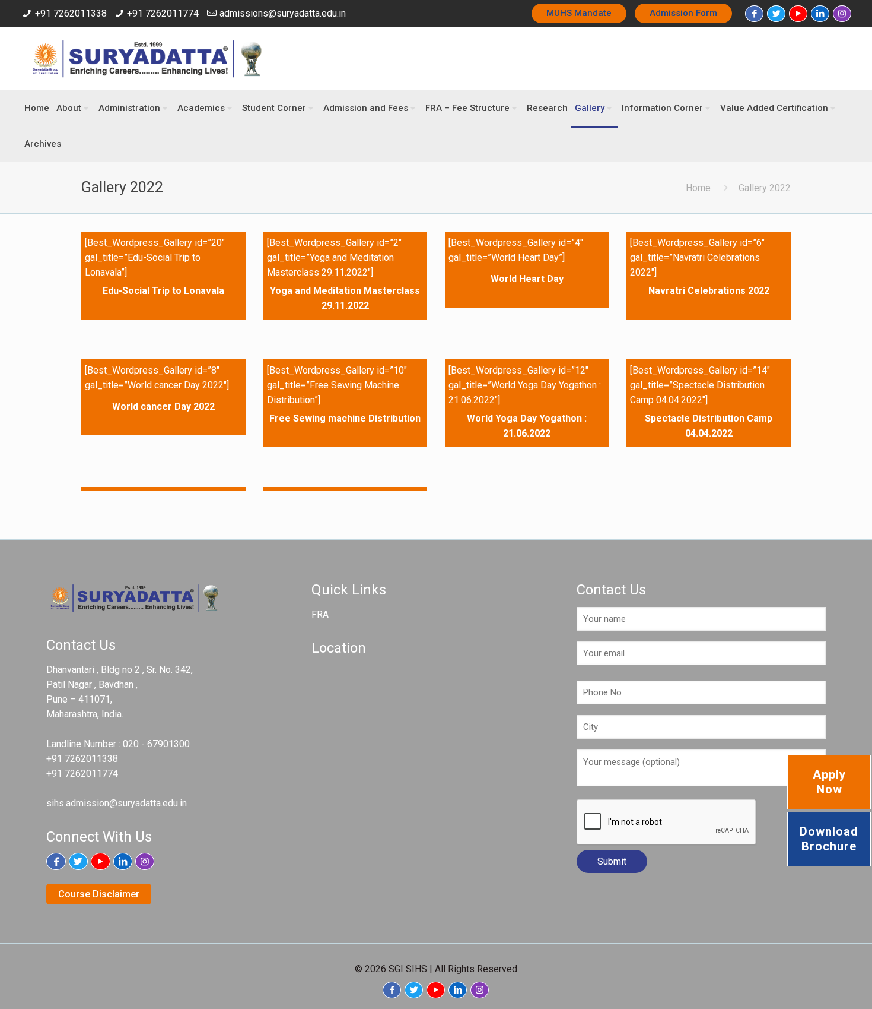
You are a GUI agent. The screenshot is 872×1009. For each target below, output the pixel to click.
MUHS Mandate (579, 13)
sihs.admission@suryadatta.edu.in (116, 803)
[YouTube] (798, 13)
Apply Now (829, 781)
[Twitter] (776, 13)
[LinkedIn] (820, 13)
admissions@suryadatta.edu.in (282, 13)
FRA (320, 614)
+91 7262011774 (163, 13)
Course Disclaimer (98, 894)
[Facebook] (754, 13)
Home (698, 188)
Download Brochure (829, 838)
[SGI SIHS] (148, 58)
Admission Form (683, 13)
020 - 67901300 (156, 743)
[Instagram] (842, 13)
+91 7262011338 (71, 13)
